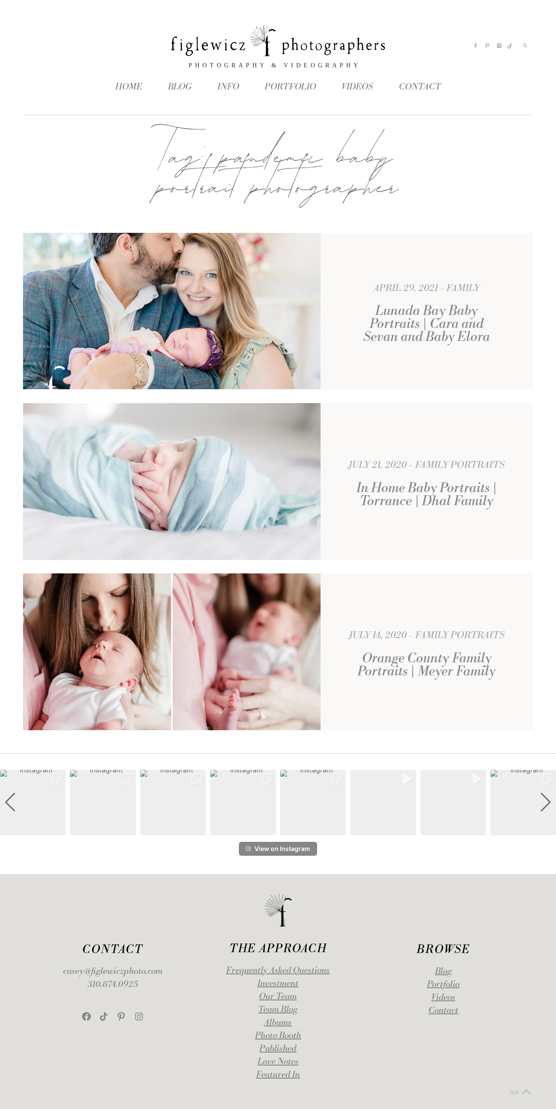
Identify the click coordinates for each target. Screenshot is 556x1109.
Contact (443, 1010)
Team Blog (278, 1009)
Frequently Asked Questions (278, 970)
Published (277, 1048)
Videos (443, 997)
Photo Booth (278, 1035)
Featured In (278, 1074)
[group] (33, 802)
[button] (278, 829)
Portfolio (443, 984)
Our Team (278, 996)
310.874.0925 (112, 984)
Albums (277, 1022)
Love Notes (278, 1061)
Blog (443, 971)
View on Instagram (282, 848)
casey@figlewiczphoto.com (112, 971)
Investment (277, 983)
